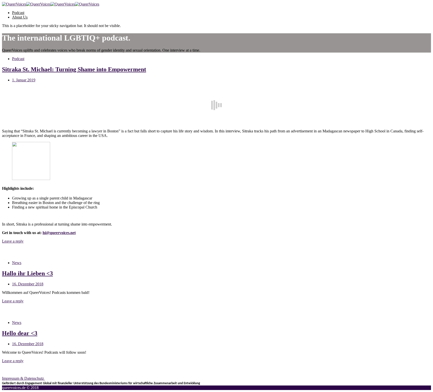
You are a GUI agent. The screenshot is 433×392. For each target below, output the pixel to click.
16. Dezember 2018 (27, 284)
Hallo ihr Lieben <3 (27, 273)
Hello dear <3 (19, 333)
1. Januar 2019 (23, 80)
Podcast (18, 13)
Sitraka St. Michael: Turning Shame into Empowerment (74, 69)
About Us (20, 17)
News (16, 263)
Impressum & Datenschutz (23, 378)
